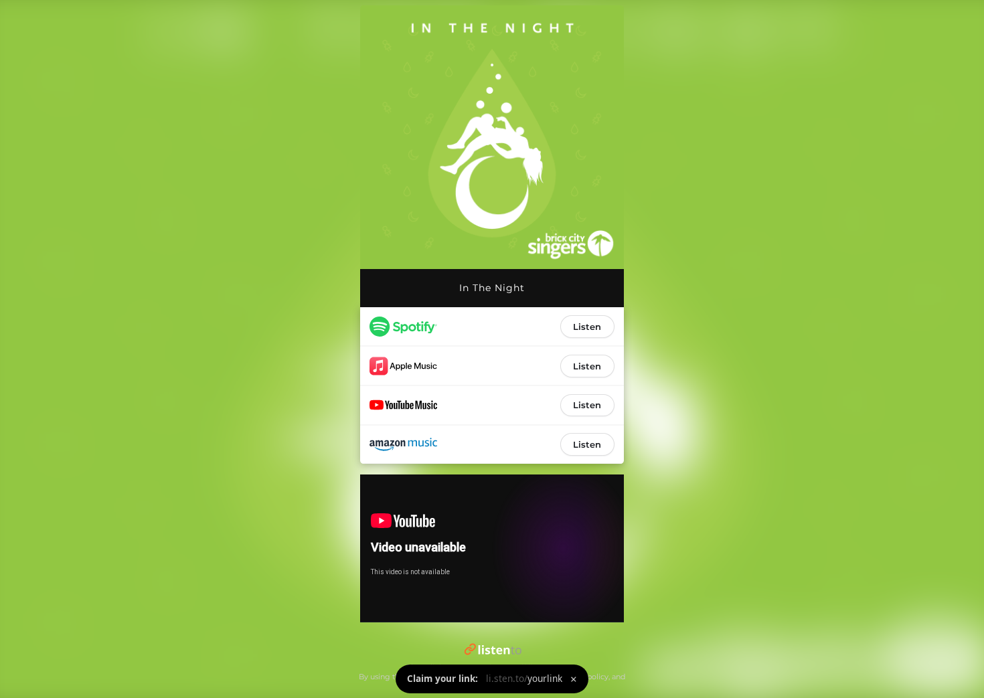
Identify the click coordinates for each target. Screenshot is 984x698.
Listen (587, 326)
